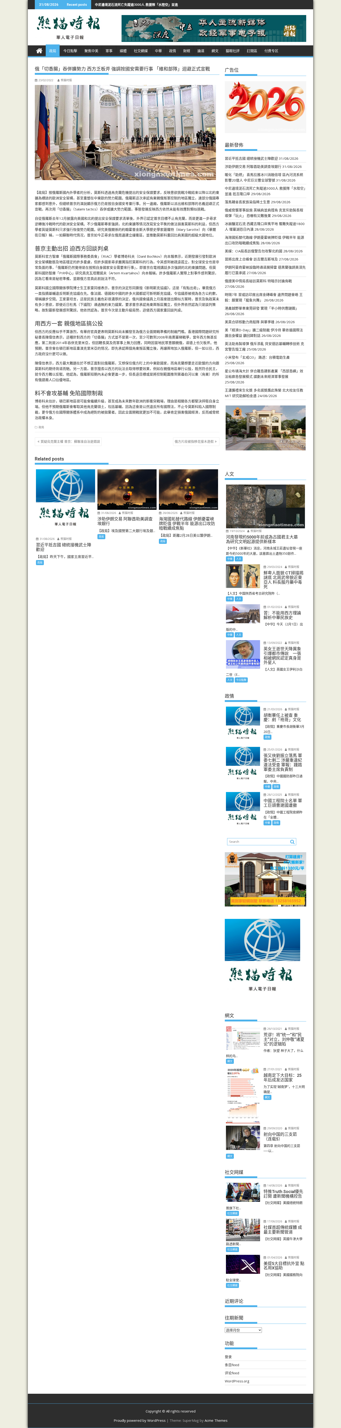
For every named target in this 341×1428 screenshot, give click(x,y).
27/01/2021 (274, 1069)
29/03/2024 (274, 567)
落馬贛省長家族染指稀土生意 (163, 4)
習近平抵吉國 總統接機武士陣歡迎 (251, 158)
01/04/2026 (274, 1257)
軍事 (109, 51)
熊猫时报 (66, 80)
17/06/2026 (274, 1221)
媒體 (123, 51)
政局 (52, 51)
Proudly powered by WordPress (140, 1420)
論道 (200, 51)
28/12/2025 (274, 795)
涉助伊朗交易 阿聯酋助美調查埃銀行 (253, 166)
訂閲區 (252, 51)
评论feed (232, 1373)
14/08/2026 (274, 1185)
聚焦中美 (91, 51)
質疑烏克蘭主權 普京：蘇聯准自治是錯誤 (70, 441)
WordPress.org (237, 1381)
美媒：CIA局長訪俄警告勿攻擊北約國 (253, 251)
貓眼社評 (233, 51)
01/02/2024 (274, 607)
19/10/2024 (236, 531)
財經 (186, 51)
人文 (238, 559)
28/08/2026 (169, 513)
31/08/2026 (47, 539)
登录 (228, 1356)
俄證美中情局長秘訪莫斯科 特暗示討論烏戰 (258, 281)
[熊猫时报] (39, 50)
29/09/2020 (274, 1128)
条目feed (232, 1364)
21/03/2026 (274, 709)
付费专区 (271, 51)
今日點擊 (70, 51)
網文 (215, 51)
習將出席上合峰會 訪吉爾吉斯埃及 (251, 259)
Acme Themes (216, 1420)
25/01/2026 (274, 750)
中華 (158, 51)
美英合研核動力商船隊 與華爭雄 (249, 321)
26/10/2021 (274, 1029)
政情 (172, 51)
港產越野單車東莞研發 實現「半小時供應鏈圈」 (262, 308)
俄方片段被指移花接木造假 (194, 441)
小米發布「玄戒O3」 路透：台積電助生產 (257, 357)
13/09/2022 (274, 643)
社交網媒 (141, 51)
